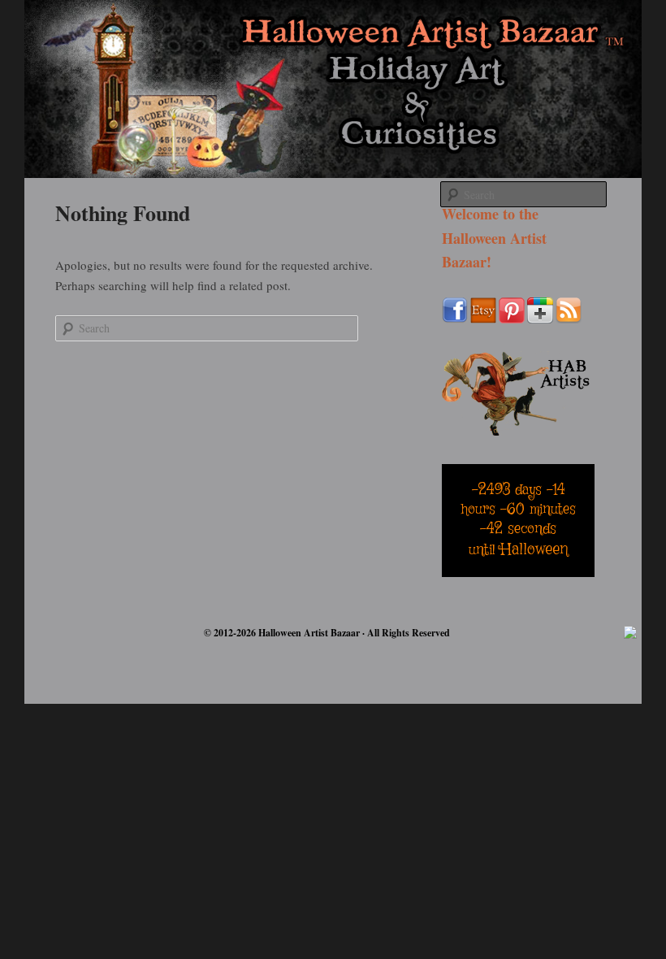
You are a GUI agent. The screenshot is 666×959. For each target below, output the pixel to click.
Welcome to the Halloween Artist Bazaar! (494, 237)
